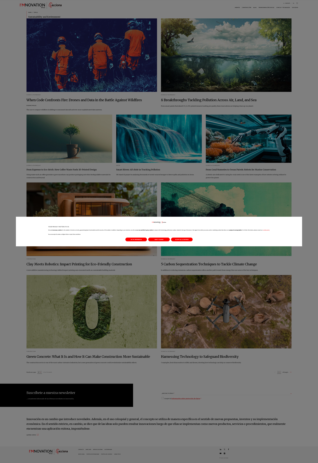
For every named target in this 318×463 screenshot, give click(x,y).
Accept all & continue (182, 239)
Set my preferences (136, 239)
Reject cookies (159, 239)
